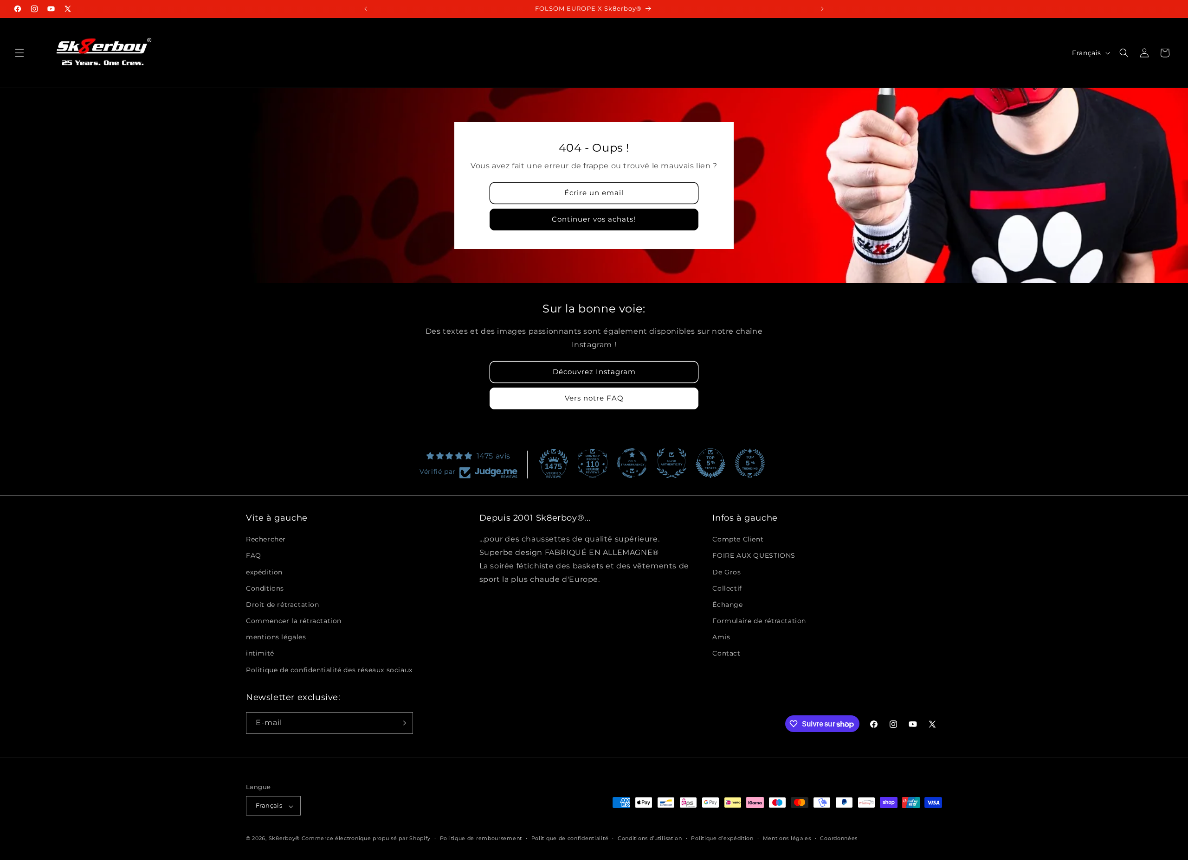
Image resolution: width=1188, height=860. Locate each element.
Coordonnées (839, 838)
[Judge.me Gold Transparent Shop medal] (632, 463)
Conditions (265, 588)
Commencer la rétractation (294, 621)
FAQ (253, 555)
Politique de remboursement (481, 838)
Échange (727, 604)
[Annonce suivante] (822, 9)
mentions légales (276, 637)
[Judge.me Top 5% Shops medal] (710, 463)
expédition (264, 571)
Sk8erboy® (284, 838)
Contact (726, 653)
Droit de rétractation (282, 604)
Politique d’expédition (722, 838)
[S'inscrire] (402, 723)
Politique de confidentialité (570, 838)
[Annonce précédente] (365, 9)
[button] (19, 53)
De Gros (726, 571)
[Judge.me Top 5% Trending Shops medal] (750, 463)
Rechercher (266, 539)
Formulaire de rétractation (759, 621)
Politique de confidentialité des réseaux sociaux (329, 670)
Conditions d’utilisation (650, 838)
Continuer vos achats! (594, 219)
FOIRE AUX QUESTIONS (753, 555)
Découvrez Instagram (594, 371)
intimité (260, 653)
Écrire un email (594, 192)
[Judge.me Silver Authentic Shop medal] (671, 463)
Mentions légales (787, 838)
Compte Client (737, 539)
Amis (721, 637)
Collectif (727, 588)
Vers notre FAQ (594, 398)
